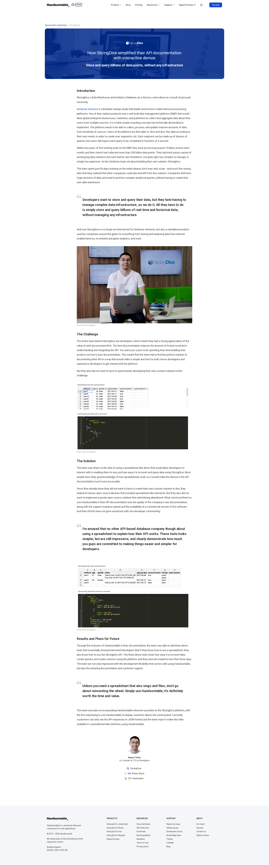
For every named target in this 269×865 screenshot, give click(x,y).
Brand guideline (143, 835)
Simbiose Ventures (87, 109)
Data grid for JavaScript (117, 824)
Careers (199, 828)
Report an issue (173, 824)
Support (168, 5)
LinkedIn (170, 843)
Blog (168, 846)
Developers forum (174, 831)
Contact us (201, 831)
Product (115, 5)
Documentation (143, 824)
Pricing (138, 5)
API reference (143, 828)
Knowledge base (173, 835)
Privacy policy (143, 846)
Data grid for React (115, 828)
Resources (152, 5)
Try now (215, 5)
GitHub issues (172, 828)
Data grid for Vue (114, 831)
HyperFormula (186, 5)
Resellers (141, 839)
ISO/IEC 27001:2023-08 (57, 850)
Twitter (169, 839)
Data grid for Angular (116, 835)
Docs (128, 5)
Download (141, 831)
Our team (200, 824)
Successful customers (56, 25)
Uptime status (202, 835)
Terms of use (142, 843)
